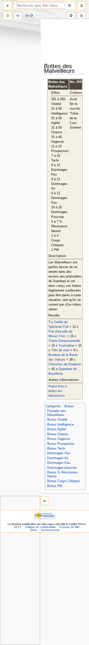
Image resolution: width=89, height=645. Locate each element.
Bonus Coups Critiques (63, 481)
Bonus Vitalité (57, 419)
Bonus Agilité (56, 429)
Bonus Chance (57, 434)
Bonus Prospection (60, 444)
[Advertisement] (66, 41)
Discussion (18, 16)
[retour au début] (44, 500)
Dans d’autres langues (71, 16)
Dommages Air (57, 458)
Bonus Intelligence (60, 424)
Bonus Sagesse (58, 439)
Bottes (69, 406)
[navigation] (7, 5)
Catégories (53, 406)
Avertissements (50, 529)
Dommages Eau (58, 463)
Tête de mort (60, 350)
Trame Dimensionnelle (64, 341)
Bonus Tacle (56, 448)
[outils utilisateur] (81, 5)
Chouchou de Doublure (64, 364)
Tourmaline (66, 345)
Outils (81, 16)
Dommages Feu (58, 453)
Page (7, 16)
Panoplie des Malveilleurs (56, 413)
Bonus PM (54, 486)
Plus (27, 15)
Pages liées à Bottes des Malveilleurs (57, 391)
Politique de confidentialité (40, 527)
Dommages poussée (62, 467)
